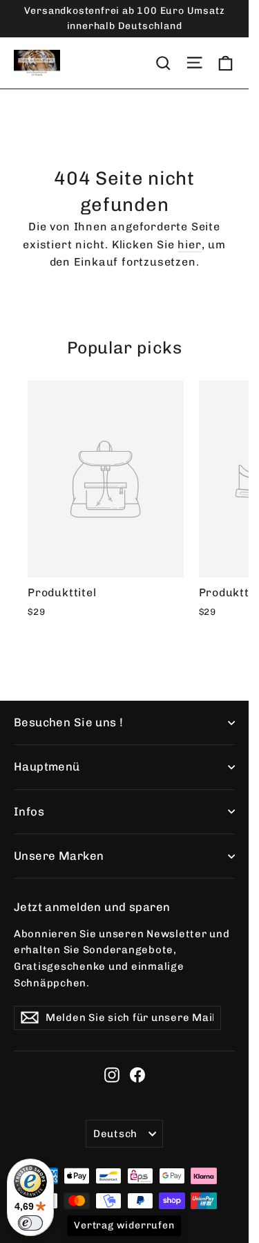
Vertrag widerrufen (124, 1225)
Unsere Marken (59, 856)
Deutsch (115, 1133)
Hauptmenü (47, 766)
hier (189, 244)
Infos (29, 811)
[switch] (30, 1223)
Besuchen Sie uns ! (69, 722)
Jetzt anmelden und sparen (92, 907)
